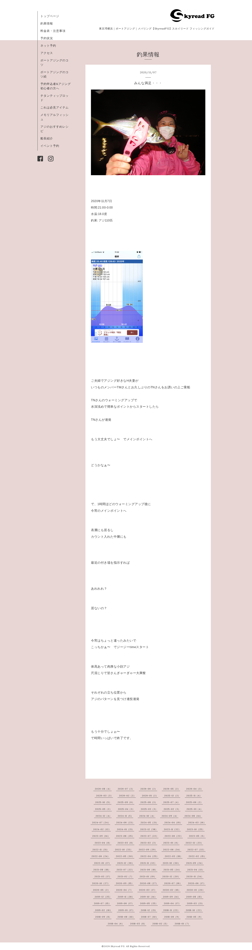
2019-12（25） (103, 896)
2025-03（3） (149, 809)
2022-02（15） (197, 856)
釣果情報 (46, 23)
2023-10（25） (196, 829)
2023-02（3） (148, 842)
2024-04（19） (173, 822)
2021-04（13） (195, 869)
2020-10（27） (101, 883)
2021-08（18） (102, 869)
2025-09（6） (126, 802)
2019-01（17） (126, 910)
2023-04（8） (103, 842)
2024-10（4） (147, 815)
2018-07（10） (149, 916)
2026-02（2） (127, 795)
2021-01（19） (148, 876)
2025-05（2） (103, 809)
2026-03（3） (104, 795)
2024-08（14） (193, 815)
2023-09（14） (101, 835)
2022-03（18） (173, 856)
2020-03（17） (148, 889)
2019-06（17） (125, 903)
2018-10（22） (194, 910)
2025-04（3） (126, 809)
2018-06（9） (172, 916)
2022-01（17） (102, 863)
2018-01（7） (182, 923)
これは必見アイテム (54, 107)
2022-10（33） (124, 849)
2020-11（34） (194, 876)
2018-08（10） (126, 916)
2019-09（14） (171, 896)
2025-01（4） (195, 809)
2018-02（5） (160, 923)
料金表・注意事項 (52, 31)
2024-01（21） (125, 829)
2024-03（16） (197, 822)
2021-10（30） (171, 863)
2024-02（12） (102, 829)
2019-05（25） (149, 903)
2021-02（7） (126, 876)
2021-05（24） (172, 869)
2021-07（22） (125, 869)
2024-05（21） (149, 822)
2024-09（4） (170, 815)
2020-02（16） (172, 889)
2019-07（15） (102, 903)
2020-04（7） (124, 889)
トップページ (49, 16)
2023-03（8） (126, 842)
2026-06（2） (148, 788)
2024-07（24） (101, 822)
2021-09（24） (195, 863)
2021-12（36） (125, 863)
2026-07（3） (126, 788)
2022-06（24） (101, 856)
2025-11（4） (194, 795)
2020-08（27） (149, 883)
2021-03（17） (102, 876)
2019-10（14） (148, 896)
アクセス (46, 53)
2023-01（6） (171, 842)
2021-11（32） (148, 863)
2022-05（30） (125, 856)
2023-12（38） (149, 829)
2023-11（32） (172, 829)
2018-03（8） (138, 923)
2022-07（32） (196, 849)
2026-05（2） (171, 788)
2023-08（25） (125, 835)
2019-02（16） (103, 910)
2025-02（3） (172, 809)
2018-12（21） (149, 910)
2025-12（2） (172, 795)
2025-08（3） (148, 802)
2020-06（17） (197, 883)
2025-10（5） (103, 802)
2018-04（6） (116, 923)
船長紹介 (46, 138)
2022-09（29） (148, 849)
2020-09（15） (125, 883)
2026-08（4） (103, 788)
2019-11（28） (126, 896)
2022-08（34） (172, 849)
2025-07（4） (171, 802)
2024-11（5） (125, 815)
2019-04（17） (172, 903)
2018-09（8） (103, 916)
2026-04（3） (194, 788)
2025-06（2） (194, 802)
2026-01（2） (150, 795)
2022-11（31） (100, 849)
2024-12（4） (104, 815)
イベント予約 (49, 146)
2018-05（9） (195, 916)
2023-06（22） (174, 835)
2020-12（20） (171, 876)
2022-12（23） (194, 842)
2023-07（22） (149, 835)
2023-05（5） (197, 835)
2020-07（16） (173, 883)
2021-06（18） (148, 869)
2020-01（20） (196, 889)
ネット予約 (48, 45)
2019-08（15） (194, 896)
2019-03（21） (195, 903)
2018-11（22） (171, 910)
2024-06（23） (125, 822)
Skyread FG (118, 946)
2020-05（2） (101, 889)
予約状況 (46, 38)
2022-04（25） (149, 856)
